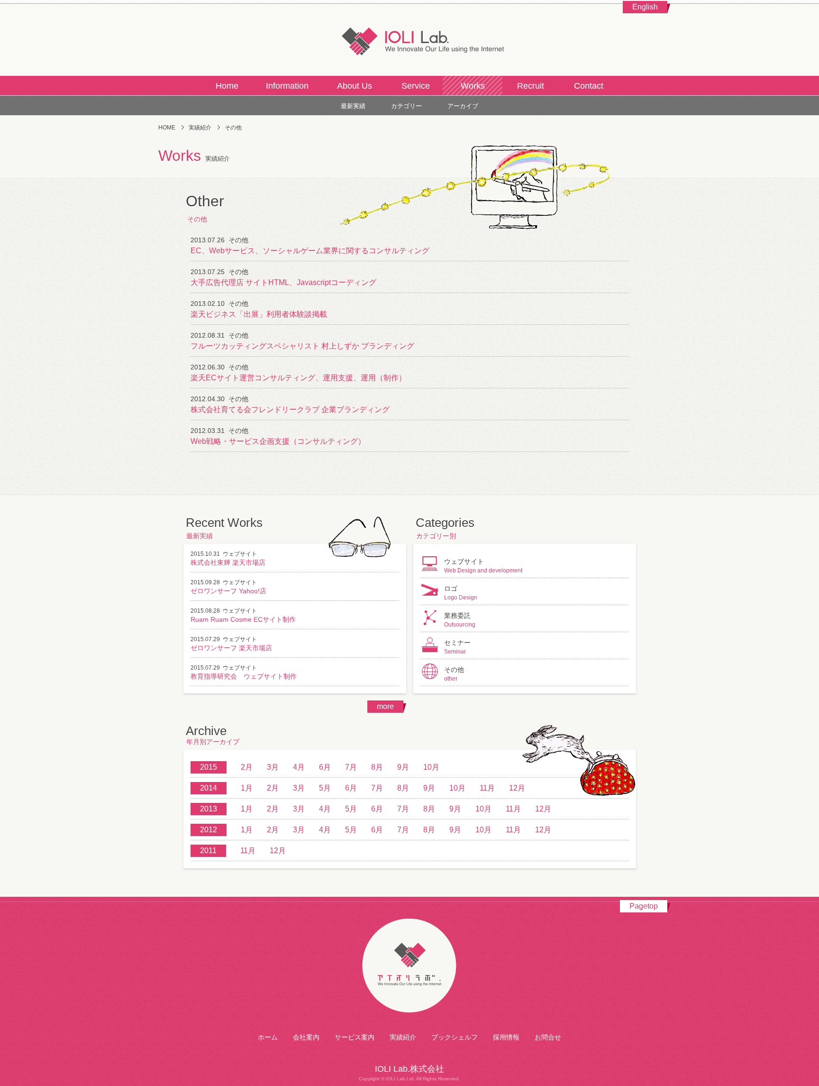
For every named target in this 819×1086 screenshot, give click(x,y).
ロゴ (460, 593)
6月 (325, 767)
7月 (351, 767)
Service (415, 86)
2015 (208, 767)
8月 (377, 767)
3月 (273, 767)
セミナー (457, 647)
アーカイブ (462, 106)
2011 (208, 851)
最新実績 (353, 106)
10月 (431, 767)
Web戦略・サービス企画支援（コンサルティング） (278, 441)
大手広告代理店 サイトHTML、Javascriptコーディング (283, 282)
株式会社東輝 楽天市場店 (228, 562)
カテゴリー (406, 106)
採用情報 (506, 1037)
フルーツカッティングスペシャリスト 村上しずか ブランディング (302, 346)
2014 (208, 788)
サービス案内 (354, 1037)
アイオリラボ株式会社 (409, 966)
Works (473, 86)
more (385, 706)
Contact (588, 86)
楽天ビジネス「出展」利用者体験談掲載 (259, 314)
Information (287, 86)
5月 (325, 788)
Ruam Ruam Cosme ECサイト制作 (243, 619)
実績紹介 (200, 127)
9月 (403, 767)
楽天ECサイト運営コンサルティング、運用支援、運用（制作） (298, 378)
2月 (247, 767)
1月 (247, 788)
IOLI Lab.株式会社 (409, 40)
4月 (299, 767)
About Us (354, 86)
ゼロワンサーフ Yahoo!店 (228, 591)
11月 (487, 788)
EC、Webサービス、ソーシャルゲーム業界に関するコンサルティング (310, 251)
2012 (208, 830)
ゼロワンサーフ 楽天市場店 (231, 648)
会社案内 (306, 1037)
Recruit (530, 86)
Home (227, 86)
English (645, 7)
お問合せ (548, 1037)
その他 (238, 240)
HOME (166, 127)
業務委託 (459, 620)
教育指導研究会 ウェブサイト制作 (244, 676)
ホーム (268, 1037)
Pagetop (643, 906)
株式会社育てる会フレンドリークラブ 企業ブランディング (290, 409)
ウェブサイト (240, 554)
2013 (208, 809)
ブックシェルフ (454, 1037)
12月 (517, 788)
